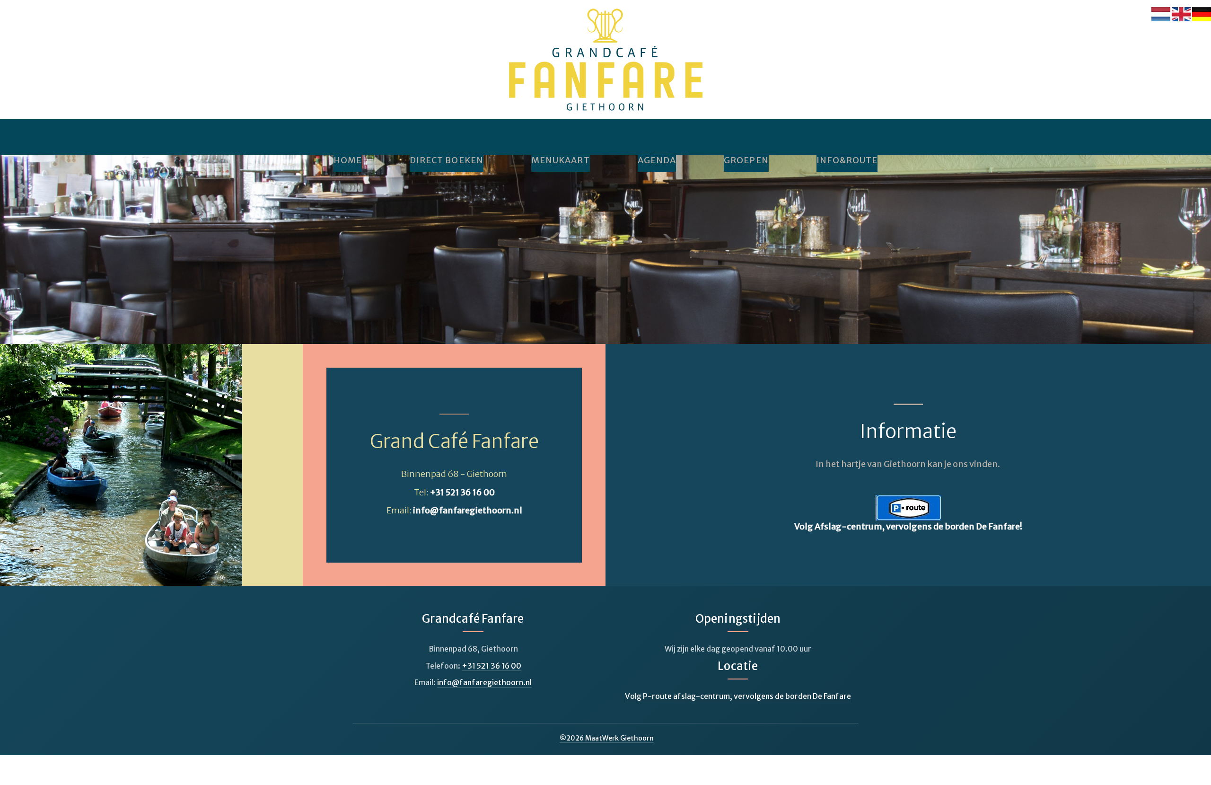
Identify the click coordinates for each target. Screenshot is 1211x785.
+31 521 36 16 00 (462, 492)
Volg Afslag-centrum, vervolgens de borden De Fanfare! (908, 526)
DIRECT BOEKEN (446, 160)
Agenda (657, 160)
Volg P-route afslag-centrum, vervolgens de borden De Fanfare (738, 696)
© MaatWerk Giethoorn (607, 738)
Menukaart (560, 160)
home (347, 160)
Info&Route (847, 160)
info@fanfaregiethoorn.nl (467, 510)
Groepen (746, 160)
